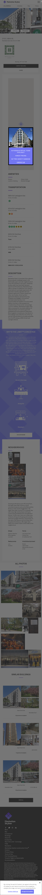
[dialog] (21, 887)
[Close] (40, 882)
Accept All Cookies (27, 891)
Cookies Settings (13, 891)
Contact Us (21, 162)
